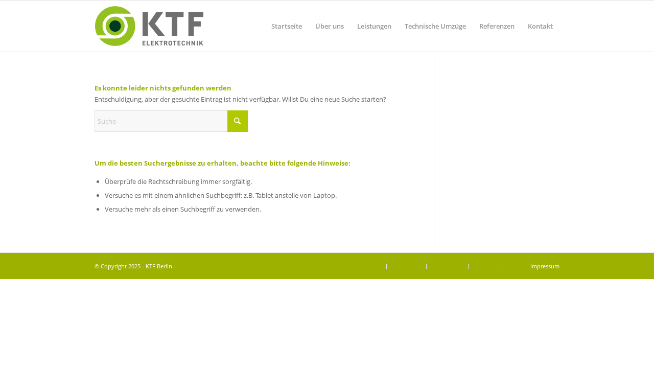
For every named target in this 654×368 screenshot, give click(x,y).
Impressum (544, 266)
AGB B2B (485, 266)
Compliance (447, 266)
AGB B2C (518, 266)
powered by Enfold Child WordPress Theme (234, 266)
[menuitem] (287, 26)
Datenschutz (364, 266)
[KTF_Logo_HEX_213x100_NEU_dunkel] (149, 26)
